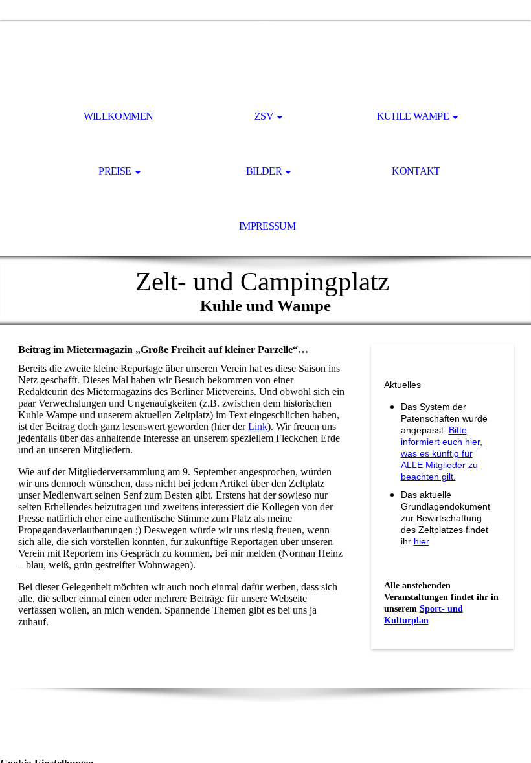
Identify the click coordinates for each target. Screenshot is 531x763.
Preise (114, 171)
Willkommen (118, 116)
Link (257, 426)
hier (421, 541)
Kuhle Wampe (413, 116)
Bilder (264, 171)
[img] (265, 55)
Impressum (267, 225)
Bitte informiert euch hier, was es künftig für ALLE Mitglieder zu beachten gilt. (441, 453)
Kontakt (416, 171)
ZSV (263, 116)
